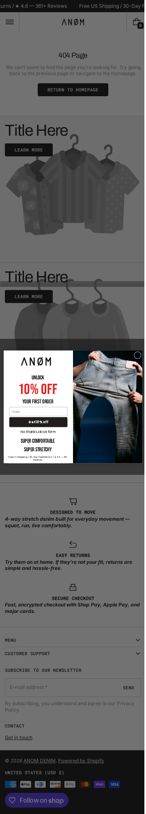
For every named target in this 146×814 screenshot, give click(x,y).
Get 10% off (35, 422)
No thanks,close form (35, 431)
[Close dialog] (134, 355)
